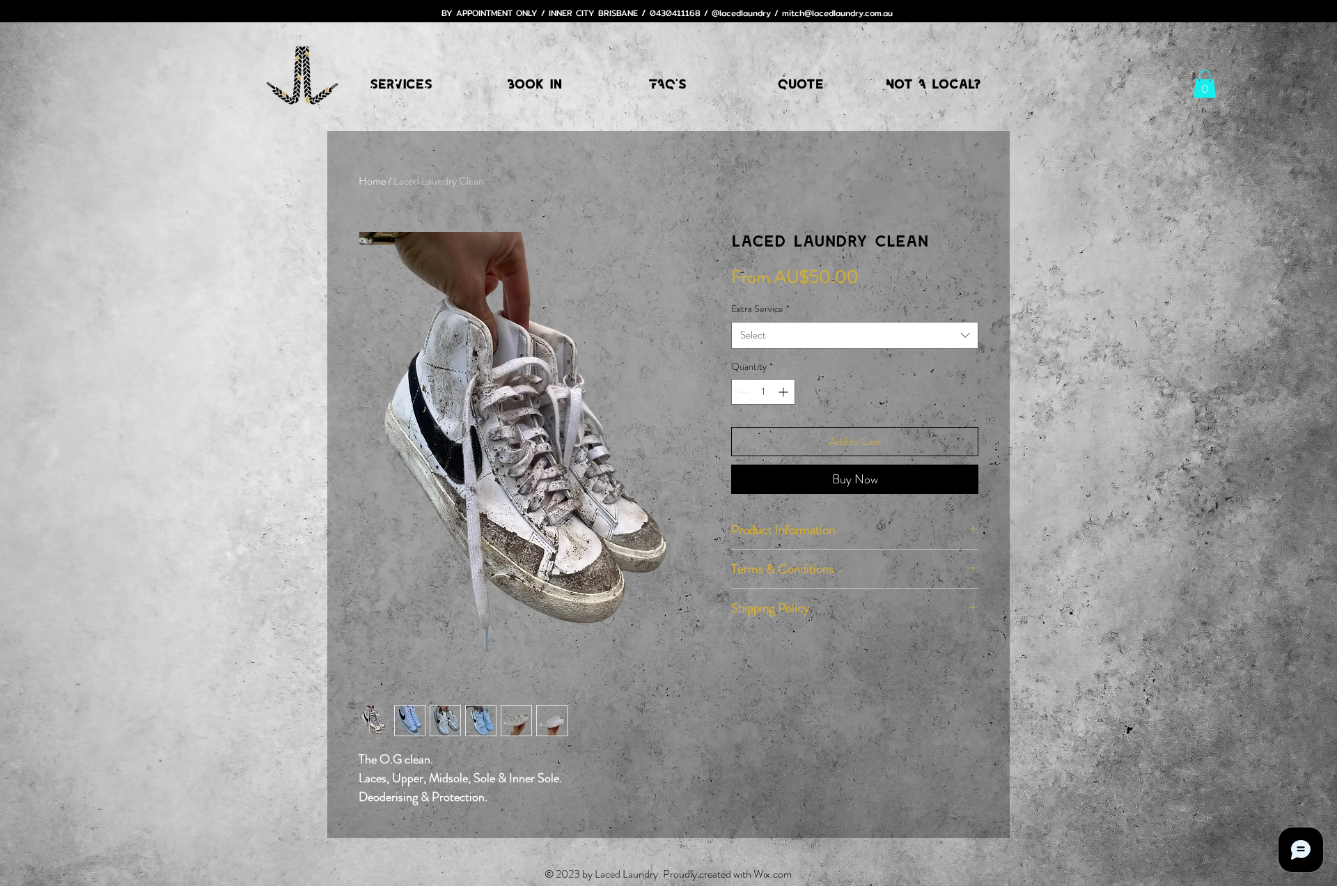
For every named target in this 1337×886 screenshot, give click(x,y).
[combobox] (854, 335)
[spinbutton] (763, 392)
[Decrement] (742, 392)
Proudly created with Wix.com (727, 874)
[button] (1205, 84)
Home (372, 181)
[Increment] (784, 392)
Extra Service (760, 309)
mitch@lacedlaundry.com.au (837, 13)
